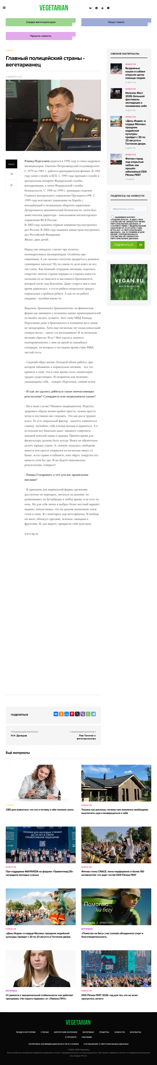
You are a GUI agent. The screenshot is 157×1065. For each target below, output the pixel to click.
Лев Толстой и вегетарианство (86, 737)
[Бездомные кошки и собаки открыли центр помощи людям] (116, 68)
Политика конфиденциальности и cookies (54, 1044)
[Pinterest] (72, 714)
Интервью (87, 929)
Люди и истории (25, 1032)
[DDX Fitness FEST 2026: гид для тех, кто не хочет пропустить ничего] (116, 968)
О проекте (70, 1037)
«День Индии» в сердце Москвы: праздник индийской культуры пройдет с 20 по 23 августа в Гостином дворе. (135, 132)
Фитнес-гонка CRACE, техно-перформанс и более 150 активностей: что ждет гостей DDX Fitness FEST (112, 873)
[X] (77, 714)
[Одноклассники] (61, 714)
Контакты (135, 1032)
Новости (130, 64)
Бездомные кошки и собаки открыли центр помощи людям (135, 73)
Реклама (87, 1037)
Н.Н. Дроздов (19, 735)
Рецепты (104, 1032)
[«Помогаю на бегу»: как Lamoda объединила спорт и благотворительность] (116, 906)
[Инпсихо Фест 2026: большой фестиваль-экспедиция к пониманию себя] (116, 93)
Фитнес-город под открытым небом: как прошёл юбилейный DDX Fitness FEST (136, 167)
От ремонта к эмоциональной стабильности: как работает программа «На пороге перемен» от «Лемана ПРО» (39, 997)
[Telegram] (93, 714)
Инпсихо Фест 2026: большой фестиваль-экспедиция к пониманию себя (136, 99)
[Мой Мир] (66, 714)
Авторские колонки (65, 1032)
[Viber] (82, 714)
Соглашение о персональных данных (105, 1044)
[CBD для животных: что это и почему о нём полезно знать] (41, 783)
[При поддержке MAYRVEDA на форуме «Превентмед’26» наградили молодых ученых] (41, 845)
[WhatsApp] (88, 714)
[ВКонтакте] (56, 714)
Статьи (9, 51)
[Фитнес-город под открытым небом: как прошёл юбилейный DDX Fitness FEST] (116, 159)
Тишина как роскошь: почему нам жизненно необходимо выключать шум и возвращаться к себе (114, 811)
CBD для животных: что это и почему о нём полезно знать (40, 809)
